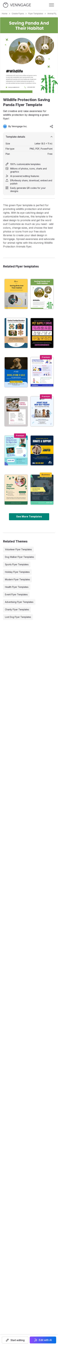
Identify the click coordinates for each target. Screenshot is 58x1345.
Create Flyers (18, 13)
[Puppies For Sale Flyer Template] (16, 411)
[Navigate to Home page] (17, 5)
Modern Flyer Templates (17, 579)
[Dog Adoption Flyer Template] (42, 411)
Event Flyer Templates (16, 594)
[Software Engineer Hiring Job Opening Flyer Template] (42, 489)
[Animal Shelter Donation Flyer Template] (42, 450)
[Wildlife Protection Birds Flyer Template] (16, 294)
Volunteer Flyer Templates (18, 549)
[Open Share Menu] (51, 126)
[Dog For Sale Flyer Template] (16, 372)
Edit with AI (45, 1340)
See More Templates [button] (29, 516)
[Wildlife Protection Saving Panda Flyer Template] (42, 294)
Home (4, 13)
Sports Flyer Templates (17, 564)
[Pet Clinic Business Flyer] (42, 372)
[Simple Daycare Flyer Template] (16, 489)
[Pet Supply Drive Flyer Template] (42, 333)
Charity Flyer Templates (17, 609)
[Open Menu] (51, 5)
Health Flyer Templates (16, 587)
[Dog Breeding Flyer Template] (16, 333)
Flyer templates (35, 13)
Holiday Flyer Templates (17, 572)
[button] (15, 1340)
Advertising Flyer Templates (19, 602)
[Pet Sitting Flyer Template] (16, 450)
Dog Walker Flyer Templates (19, 557)
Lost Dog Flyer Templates (18, 617)
